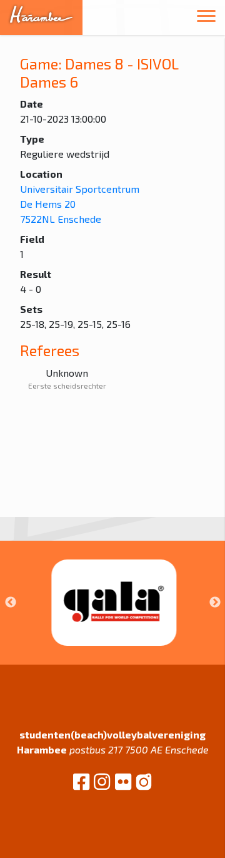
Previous (10, 602)
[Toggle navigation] (206, 18)
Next (215, 602)
